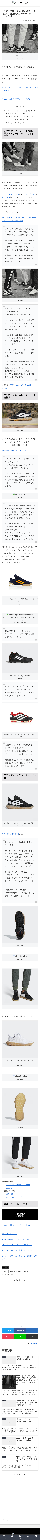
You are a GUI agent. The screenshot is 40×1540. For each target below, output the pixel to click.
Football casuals (8, 1274)
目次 (17, 106)
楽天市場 (9, 1194)
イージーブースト (29, 194)
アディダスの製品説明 (10, 834)
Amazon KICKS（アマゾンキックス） (16, 99)
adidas (6, 1271)
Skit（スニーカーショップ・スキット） (17, 1245)
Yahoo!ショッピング (14, 1197)
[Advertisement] (20, 1302)
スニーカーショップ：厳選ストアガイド (17, 1250)
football (26, 1271)
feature (6, 1267)
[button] (36, 716)
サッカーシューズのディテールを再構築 (19, 117)
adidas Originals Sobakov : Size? (14, 451)
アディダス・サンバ (11, 194)
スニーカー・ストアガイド (15, 123)
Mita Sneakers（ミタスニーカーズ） (16, 1239)
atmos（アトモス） (9, 1234)
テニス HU (6, 197)
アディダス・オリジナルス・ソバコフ (18, 120)
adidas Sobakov (16, 1271)
